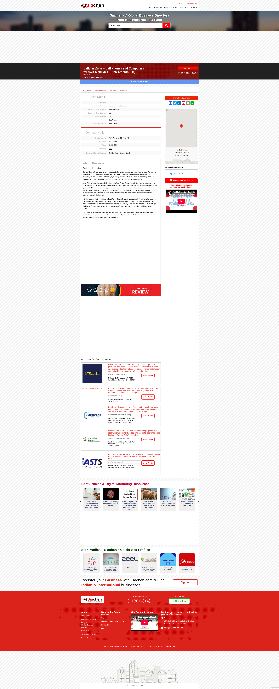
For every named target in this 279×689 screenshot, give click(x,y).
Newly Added (170, 646)
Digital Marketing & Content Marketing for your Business (181, 186)
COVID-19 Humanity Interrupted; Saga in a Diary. (110, 503)
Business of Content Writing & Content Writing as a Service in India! (92, 504)
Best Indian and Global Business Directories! (187, 503)
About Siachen (157, 7)
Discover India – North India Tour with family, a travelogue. (149, 504)
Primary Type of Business (97, 109)
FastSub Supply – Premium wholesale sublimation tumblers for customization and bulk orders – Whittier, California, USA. (134, 456)
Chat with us (180, 601)
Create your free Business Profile (112, 621)
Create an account (191, 3)
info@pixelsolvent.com (173, 628)
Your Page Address (99, 106)
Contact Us (193, 7)
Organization (101, 102)
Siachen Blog (105, 625)
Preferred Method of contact (96, 153)
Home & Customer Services (96, 90)
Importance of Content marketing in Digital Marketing (168, 503)
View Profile (148, 375)
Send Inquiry (188, 68)
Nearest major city (99, 123)
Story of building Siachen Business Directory (87, 625)
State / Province (100, 116)
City (104, 120)
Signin (180, 3)
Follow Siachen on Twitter (183, 174)
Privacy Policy (86, 638)
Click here (184, 150)
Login (103, 618)
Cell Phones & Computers (118, 90)
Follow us (102, 149)
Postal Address (100, 138)
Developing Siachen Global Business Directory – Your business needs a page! (129, 505)
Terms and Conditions (88, 634)
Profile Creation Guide (171, 7)
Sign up (185, 582)
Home (149, 7)
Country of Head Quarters (97, 113)
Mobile (103, 145)
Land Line (102, 141)
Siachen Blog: (184, 7)
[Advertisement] (139, 47)
